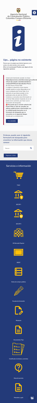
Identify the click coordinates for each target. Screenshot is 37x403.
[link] (34, 12)
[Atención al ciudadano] (32, 398)
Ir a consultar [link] (12, 121)
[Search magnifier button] (31, 148)
